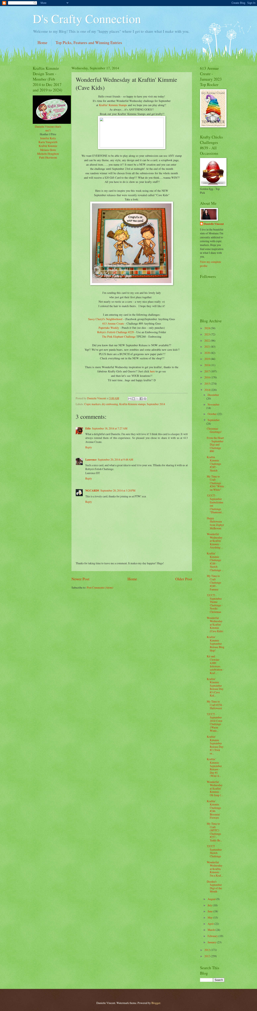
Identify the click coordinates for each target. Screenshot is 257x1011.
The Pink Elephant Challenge (119, 336)
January (212, 942)
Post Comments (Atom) (100, 587)
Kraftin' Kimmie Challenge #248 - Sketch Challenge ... (215, 561)
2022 (207, 340)
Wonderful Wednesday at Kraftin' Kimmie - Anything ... (215, 540)
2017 (207, 371)
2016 (207, 377)
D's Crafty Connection (87, 18)
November (213, 404)
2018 (207, 365)
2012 (207, 956)
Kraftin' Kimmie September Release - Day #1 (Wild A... (214, 767)
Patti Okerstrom (48, 157)
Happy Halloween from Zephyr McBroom (215, 523)
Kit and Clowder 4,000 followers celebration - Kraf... (215, 664)
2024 (207, 328)
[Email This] (130, 399)
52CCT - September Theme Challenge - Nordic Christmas (215, 603)
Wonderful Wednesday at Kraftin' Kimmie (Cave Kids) (215, 624)
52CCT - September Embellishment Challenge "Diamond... (215, 504)
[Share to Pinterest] (145, 399)
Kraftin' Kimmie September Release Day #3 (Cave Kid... (215, 687)
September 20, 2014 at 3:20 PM (117, 490)
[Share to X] (137, 399)
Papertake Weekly (109, 328)
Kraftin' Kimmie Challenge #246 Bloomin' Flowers (214, 809)
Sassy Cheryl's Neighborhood (105, 319)
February (213, 936)
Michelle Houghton (48, 154)
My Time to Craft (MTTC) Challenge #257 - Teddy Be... (214, 832)
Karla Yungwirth (48, 142)
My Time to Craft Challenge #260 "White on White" (215, 483)
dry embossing (110, 404)
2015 (207, 383)
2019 (207, 359)
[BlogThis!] (134, 399)
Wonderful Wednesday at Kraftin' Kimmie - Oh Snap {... (215, 788)
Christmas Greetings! (214, 430)
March (211, 930)
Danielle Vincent (214, 224)
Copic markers (92, 404)
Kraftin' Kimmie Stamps (113, 105)
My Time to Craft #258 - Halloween (215, 705)
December (213, 395)
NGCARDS (92, 491)
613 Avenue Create (113, 323)
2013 (207, 950)
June (210, 911)
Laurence (91, 460)
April (211, 924)
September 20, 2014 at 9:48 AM (115, 459)
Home (42, 42)
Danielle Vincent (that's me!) (48, 128)
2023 (207, 334)
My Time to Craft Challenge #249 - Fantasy (214, 582)
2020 (207, 353)
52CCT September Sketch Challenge (214, 851)
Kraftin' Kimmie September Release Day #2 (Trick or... (215, 745)
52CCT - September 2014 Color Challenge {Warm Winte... (214, 722)
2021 (207, 346)
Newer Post (80, 578)
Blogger (155, 1003)
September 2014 (156, 404)
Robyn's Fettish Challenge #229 (115, 332)
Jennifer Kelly (48, 138)
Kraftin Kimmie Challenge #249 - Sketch (214, 463)
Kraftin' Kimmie (48, 146)
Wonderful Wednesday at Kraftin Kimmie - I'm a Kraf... (215, 868)
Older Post (183, 578)
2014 (207, 390)
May (210, 917)
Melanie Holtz (48, 150)
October (212, 414)
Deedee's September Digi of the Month (214, 886)
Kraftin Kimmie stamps (132, 404)
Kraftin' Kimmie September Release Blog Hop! (215, 643)
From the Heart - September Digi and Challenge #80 (215, 444)
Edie (88, 428)
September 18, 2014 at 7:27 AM (109, 428)
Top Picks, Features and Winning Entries (89, 42)
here (152, 371)
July (210, 905)
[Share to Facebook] (141, 399)
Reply (88, 447)
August (212, 899)
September (214, 420)
